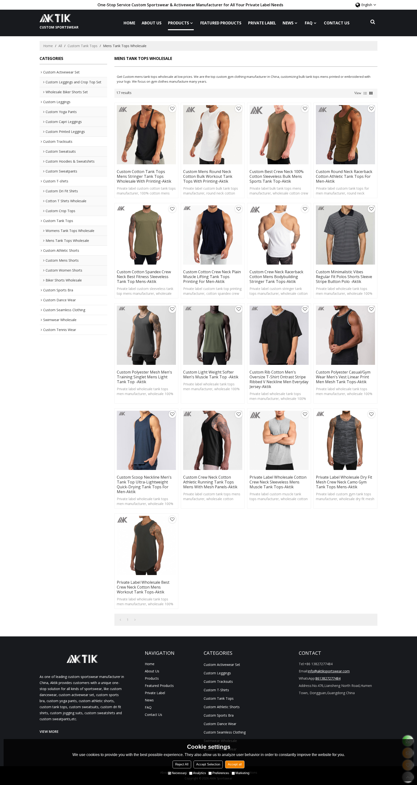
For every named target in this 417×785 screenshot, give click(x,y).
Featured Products (220, 23)
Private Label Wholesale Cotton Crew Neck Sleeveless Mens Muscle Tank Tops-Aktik (278, 482)
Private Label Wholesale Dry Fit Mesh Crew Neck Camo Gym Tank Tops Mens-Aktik (344, 482)
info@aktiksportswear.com (329, 671)
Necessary (179, 773)
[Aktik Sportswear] (59, 18)
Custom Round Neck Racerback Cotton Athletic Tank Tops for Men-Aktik (344, 176)
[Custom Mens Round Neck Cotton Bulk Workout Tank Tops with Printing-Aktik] (212, 134)
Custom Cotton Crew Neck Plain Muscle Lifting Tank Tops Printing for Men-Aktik (212, 276)
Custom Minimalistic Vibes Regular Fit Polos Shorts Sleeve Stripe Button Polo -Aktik (344, 276)
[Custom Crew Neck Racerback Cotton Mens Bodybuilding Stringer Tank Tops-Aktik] (279, 235)
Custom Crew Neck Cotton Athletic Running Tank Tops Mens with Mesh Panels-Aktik (210, 482)
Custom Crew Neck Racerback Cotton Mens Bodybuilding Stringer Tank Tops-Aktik (276, 276)
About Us (151, 23)
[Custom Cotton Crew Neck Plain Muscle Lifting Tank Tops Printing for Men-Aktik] (212, 235)
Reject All (181, 764)
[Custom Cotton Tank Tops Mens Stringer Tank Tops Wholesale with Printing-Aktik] (146, 134)
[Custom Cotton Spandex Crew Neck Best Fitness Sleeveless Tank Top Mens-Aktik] (146, 235)
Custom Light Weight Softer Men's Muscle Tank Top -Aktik (210, 374)
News (288, 23)
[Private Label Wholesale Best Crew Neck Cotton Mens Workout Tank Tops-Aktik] (146, 545)
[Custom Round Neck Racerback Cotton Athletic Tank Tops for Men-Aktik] (345, 134)
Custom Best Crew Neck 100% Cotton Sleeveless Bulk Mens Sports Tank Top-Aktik (277, 176)
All (60, 45)
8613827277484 (328, 678)
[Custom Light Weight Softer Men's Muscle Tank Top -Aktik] (212, 335)
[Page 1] (120, 619)
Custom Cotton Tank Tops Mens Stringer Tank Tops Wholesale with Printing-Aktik (144, 176)
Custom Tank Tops (82, 45)
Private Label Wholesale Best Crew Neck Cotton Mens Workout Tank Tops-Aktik (143, 587)
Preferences (220, 773)
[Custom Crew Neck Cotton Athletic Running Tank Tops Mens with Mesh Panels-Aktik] (212, 440)
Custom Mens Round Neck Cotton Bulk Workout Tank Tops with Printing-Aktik (207, 176)
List (365, 93)
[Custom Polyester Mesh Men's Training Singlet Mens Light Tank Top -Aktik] (146, 335)
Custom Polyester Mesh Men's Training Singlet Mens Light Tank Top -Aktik (144, 377)
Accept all (235, 764)
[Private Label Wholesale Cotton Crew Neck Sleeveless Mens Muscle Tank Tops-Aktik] (279, 440)
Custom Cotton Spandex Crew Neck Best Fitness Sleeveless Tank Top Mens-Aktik (144, 276)
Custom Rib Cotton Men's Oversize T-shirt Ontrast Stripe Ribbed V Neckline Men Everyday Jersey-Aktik (279, 379)
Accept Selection (208, 764)
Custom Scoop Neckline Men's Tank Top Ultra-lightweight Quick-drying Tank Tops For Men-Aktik (144, 484)
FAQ (309, 23)
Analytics (199, 773)
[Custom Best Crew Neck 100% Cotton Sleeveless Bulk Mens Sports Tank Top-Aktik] (279, 134)
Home (129, 23)
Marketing (242, 773)
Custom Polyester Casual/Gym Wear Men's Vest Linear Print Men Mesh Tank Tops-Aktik (343, 377)
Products (178, 23)
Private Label (262, 23)
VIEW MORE (49, 731)
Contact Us (336, 23)
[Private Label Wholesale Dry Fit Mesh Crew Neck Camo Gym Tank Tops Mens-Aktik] (345, 440)
